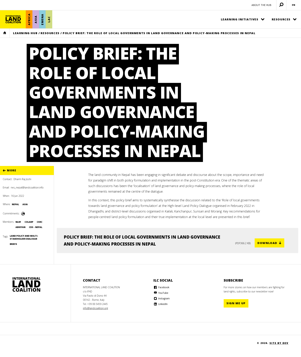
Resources (281, 19)
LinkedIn (162, 304)
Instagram (163, 298)
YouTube (162, 292)
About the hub (261, 5)
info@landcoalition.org (95, 308)
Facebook (163, 287)
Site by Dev (278, 343)
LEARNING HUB (25, 33)
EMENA (42, 19)
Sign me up (236, 303)
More (11, 170)
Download (267, 243)
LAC (49, 19)
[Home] (13, 19)
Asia (36, 19)
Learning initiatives (239, 19)
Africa (29, 19)
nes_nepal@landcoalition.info (27, 187)
